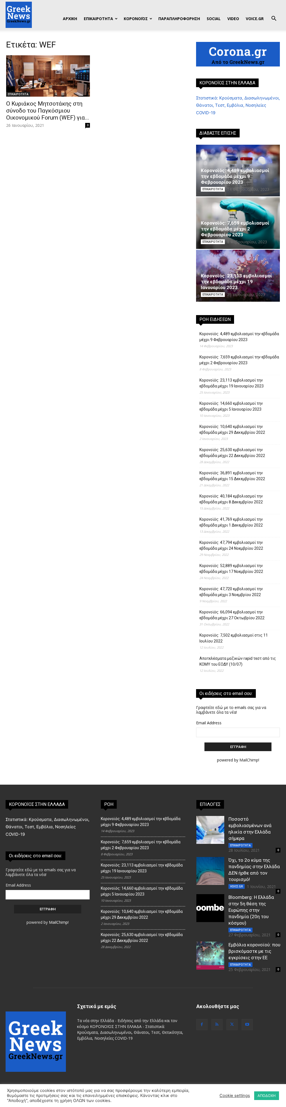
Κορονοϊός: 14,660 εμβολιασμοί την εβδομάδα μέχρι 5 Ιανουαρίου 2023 (231, 406)
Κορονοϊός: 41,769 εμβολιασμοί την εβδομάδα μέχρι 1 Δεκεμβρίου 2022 (231, 522)
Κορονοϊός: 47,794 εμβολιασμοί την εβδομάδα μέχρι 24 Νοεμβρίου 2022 (231, 545)
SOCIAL (214, 18)
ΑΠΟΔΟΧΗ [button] (267, 1095)
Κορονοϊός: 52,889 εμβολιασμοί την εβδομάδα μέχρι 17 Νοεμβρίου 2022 (231, 568)
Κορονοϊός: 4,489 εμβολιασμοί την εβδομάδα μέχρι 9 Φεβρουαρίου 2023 (235, 176)
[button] (273, 19)
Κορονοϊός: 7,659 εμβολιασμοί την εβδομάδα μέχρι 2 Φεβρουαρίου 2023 (235, 228)
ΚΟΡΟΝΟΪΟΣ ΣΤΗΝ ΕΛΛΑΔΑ (227, 82)
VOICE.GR (255, 18)
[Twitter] (232, 1024)
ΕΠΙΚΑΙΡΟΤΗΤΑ (98, 18)
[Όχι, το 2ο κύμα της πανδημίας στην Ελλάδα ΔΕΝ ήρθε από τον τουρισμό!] (210, 871)
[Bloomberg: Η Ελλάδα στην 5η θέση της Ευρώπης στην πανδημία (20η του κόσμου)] (210, 908)
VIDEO (233, 18)
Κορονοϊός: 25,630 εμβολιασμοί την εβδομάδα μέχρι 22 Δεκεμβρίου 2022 (232, 452)
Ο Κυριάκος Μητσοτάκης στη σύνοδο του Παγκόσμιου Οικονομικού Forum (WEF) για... (47, 110)
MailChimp (248, 760)
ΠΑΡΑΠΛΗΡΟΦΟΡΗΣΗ (179, 18)
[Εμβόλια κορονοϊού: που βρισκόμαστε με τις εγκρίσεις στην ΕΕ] (210, 956)
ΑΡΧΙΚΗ (70, 18)
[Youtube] (247, 1024)
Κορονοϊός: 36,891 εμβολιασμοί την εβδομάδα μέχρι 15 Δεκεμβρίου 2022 (232, 476)
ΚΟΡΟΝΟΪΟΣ (136, 18)
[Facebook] (202, 1024)
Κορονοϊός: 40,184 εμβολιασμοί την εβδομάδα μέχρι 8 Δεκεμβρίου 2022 (231, 499)
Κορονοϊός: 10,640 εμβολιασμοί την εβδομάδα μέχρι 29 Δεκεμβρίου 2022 (232, 429)
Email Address (208, 722)
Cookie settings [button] (235, 1095)
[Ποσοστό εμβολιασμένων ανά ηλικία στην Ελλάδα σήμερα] (210, 830)
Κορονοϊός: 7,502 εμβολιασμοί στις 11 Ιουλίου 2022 (233, 638)
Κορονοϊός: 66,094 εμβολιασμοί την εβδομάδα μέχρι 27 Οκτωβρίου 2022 (231, 615)
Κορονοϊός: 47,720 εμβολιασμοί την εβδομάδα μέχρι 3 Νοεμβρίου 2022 (231, 592)
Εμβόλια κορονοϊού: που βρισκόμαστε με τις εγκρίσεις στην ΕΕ (254, 951)
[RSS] (217, 1024)
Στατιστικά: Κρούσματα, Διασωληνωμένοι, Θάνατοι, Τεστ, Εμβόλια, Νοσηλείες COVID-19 (238, 105)
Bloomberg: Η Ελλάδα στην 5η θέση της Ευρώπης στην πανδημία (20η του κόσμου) (251, 910)
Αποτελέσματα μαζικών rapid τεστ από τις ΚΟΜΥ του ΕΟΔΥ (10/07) (237, 661)
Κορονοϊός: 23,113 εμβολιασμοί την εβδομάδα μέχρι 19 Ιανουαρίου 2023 (236, 281)
